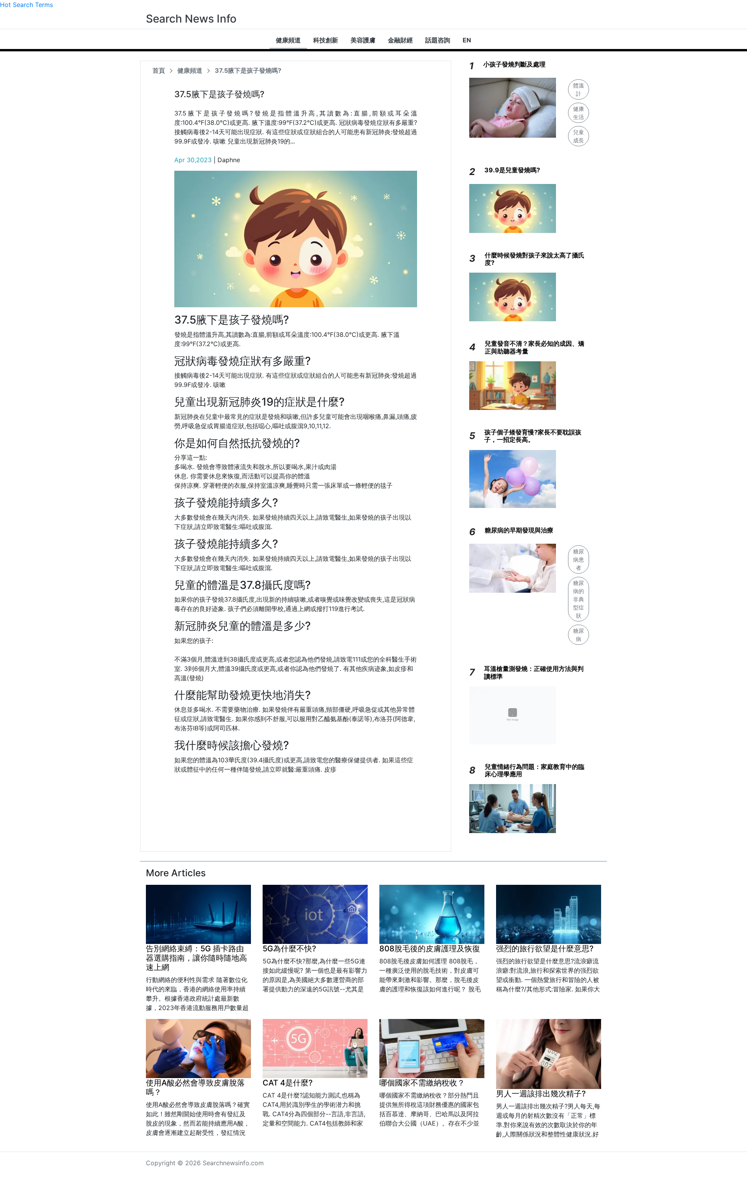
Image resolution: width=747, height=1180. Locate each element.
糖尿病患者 (578, 559)
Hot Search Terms (26, 5)
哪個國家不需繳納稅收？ (422, 1082)
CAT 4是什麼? (288, 1082)
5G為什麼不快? (289, 948)
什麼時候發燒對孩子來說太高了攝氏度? (534, 258)
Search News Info (191, 18)
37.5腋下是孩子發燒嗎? (248, 70)
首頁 (159, 70)
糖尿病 (578, 634)
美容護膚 (363, 40)
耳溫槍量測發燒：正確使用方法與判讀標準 (534, 672)
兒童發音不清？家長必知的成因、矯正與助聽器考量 (534, 347)
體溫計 (578, 89)
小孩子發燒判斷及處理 (514, 64)
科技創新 (325, 40)
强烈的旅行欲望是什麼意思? (545, 948)
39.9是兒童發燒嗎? (512, 170)
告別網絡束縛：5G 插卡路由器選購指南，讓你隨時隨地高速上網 (196, 958)
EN (467, 40)
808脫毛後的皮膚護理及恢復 (429, 948)
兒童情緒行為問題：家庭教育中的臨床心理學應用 (534, 770)
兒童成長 (578, 136)
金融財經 (400, 40)
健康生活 (578, 112)
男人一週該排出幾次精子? (541, 1093)
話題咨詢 (437, 40)
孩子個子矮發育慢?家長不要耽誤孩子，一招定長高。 (532, 435)
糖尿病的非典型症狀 (578, 599)
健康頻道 (288, 40)
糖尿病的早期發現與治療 (519, 530)
